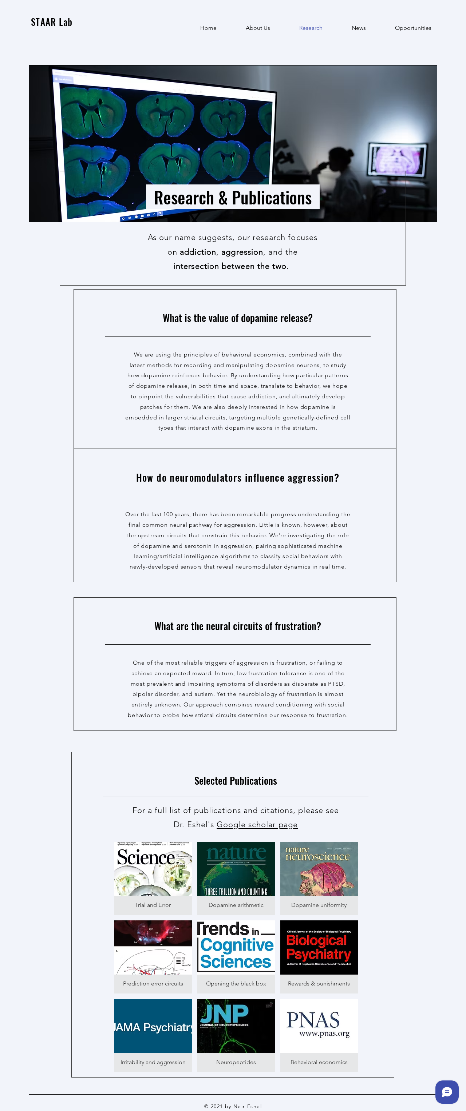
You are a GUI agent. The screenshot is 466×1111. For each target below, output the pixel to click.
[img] (236, 956)
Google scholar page (257, 824)
